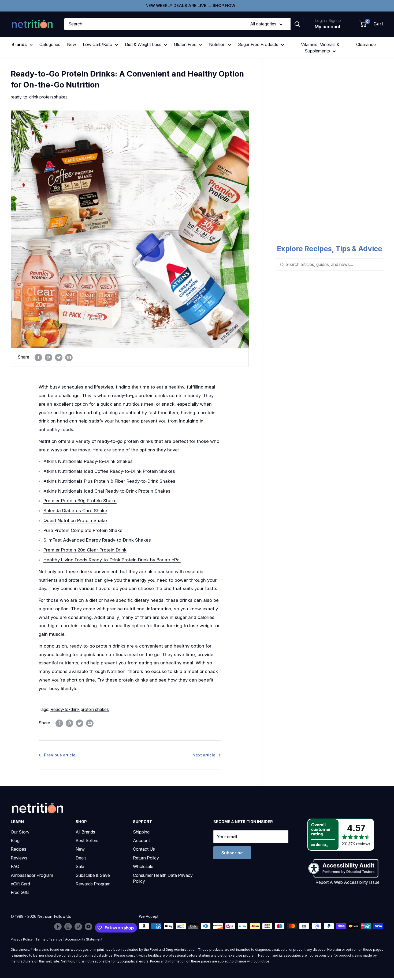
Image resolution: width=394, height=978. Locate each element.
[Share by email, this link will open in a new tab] (69, 357)
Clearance (366, 44)
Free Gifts (20, 892)
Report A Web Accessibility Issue (347, 882)
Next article (203, 755)
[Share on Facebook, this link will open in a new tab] (38, 357)
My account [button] (328, 26)
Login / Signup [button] (328, 20)
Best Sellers (87, 840)
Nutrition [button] (217, 44)
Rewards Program (93, 883)
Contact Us (144, 849)
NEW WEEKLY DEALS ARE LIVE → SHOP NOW (190, 5)
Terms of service (48, 939)
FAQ (15, 866)
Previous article (60, 755)
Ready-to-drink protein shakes (79, 709)
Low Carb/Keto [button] (97, 44)
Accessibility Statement (83, 939)
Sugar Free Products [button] (258, 44)
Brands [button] (19, 44)
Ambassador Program (32, 875)
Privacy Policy (22, 939)
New (71, 44)
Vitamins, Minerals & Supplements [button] (320, 48)
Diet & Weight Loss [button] (143, 44)
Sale (80, 866)
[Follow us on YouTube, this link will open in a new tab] (88, 926)
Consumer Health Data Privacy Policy (163, 878)
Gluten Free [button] (185, 44)
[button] (371, 24)
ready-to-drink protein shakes (39, 97)
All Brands (85, 832)
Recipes (18, 849)
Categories (49, 44)
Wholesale (143, 866)
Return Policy (146, 858)
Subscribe (232, 852)
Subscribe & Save (93, 875)
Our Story (20, 832)
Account (141, 840)
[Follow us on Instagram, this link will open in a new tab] (68, 926)
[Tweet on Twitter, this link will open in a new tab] (58, 357)
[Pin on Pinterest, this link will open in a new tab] (48, 357)
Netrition (48, 441)
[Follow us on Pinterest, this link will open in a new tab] (78, 926)
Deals (81, 858)
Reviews (19, 858)
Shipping (141, 832)
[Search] (297, 24)
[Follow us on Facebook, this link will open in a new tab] (58, 926)
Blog (15, 840)
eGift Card (20, 883)
